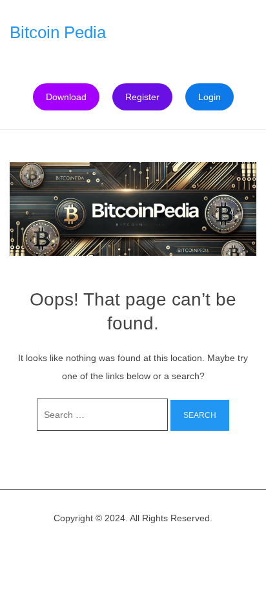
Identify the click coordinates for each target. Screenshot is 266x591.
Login (209, 97)
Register (142, 97)
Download (66, 97)
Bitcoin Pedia (58, 32)
